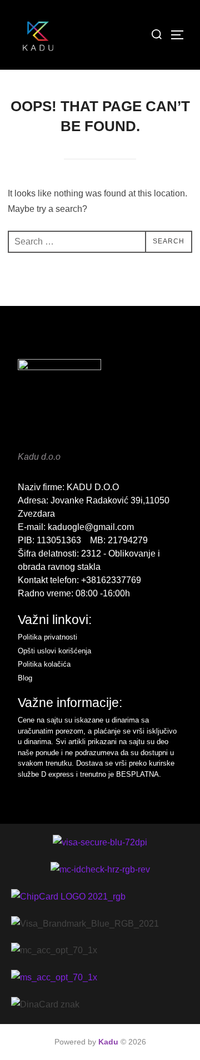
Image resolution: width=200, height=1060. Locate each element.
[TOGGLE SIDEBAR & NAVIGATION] (181, 35)
